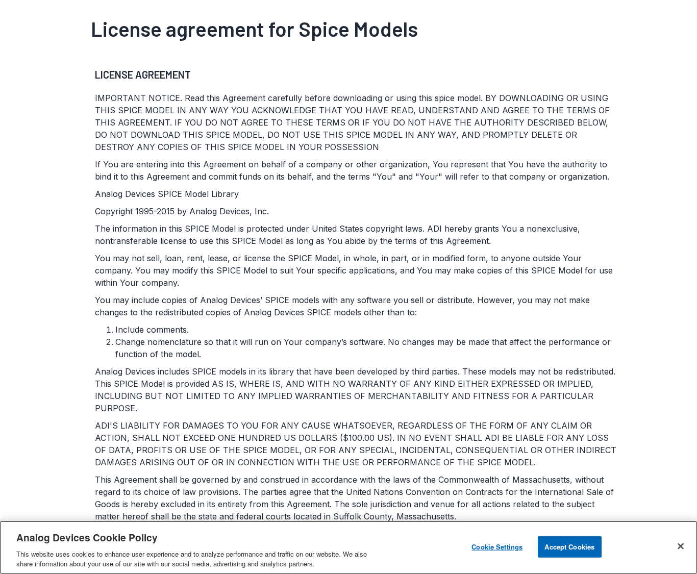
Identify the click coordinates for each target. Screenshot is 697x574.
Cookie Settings (496, 547)
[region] (348, 547)
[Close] (680, 546)
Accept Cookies (569, 547)
